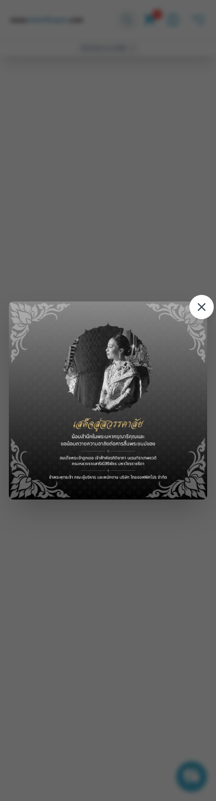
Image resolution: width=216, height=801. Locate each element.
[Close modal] (201, 307)
